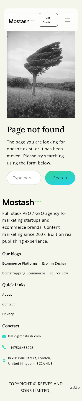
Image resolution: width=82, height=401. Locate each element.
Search (60, 177)
